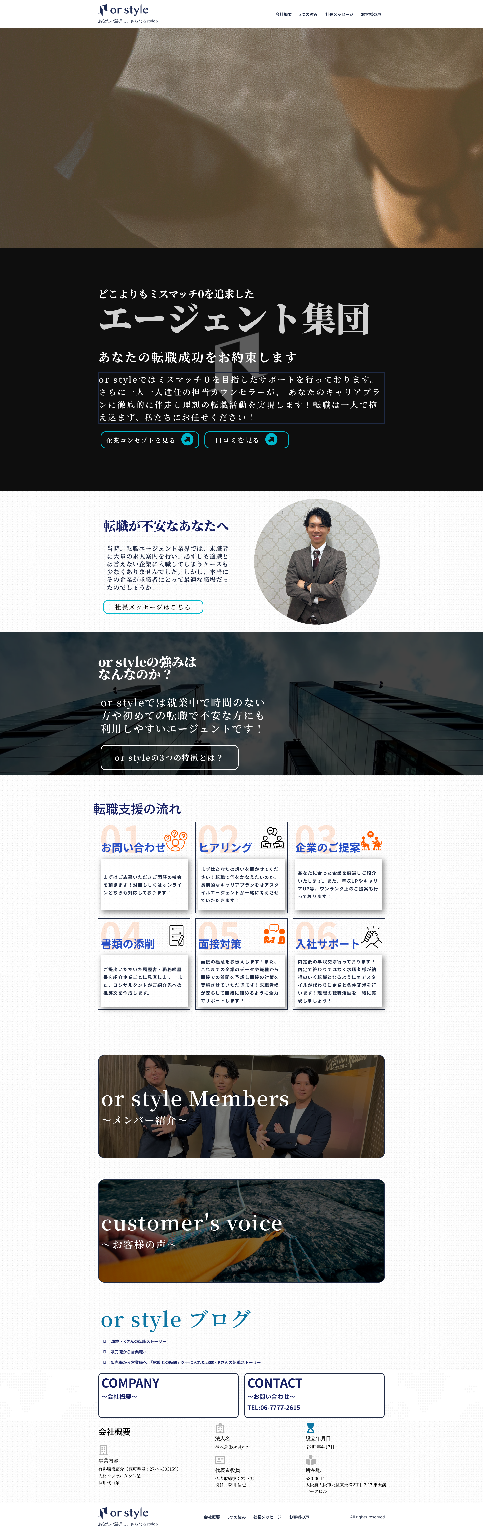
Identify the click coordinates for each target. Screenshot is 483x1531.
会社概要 (284, 14)
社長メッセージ (339, 14)
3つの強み (308, 14)
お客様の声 (371, 14)
